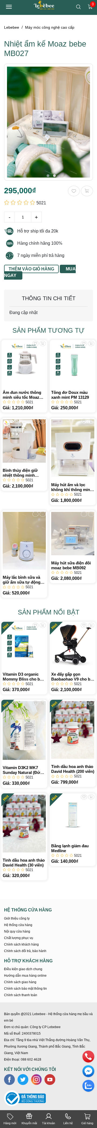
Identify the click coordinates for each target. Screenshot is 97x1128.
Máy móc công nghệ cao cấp (49, 27)
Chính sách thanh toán (20, 995)
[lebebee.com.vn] (44, 4)
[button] (48, 175)
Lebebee (11, 27)
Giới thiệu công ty (17, 918)
